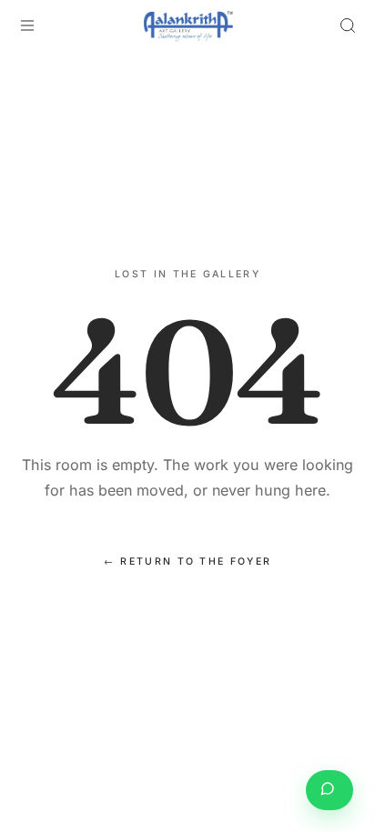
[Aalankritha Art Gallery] (187, 25)
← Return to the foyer (188, 561)
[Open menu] (27, 25)
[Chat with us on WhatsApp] (329, 790)
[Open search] (347, 25)
